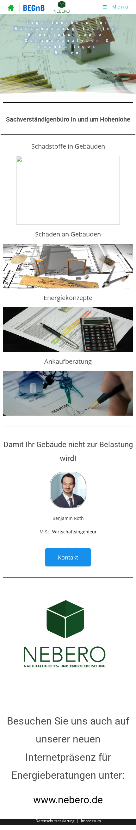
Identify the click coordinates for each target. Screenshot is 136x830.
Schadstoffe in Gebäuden (68, 146)
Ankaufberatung (68, 361)
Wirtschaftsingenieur (74, 532)
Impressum (91, 820)
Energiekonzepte (68, 297)
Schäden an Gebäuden (68, 234)
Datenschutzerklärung (55, 820)
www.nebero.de (68, 800)
